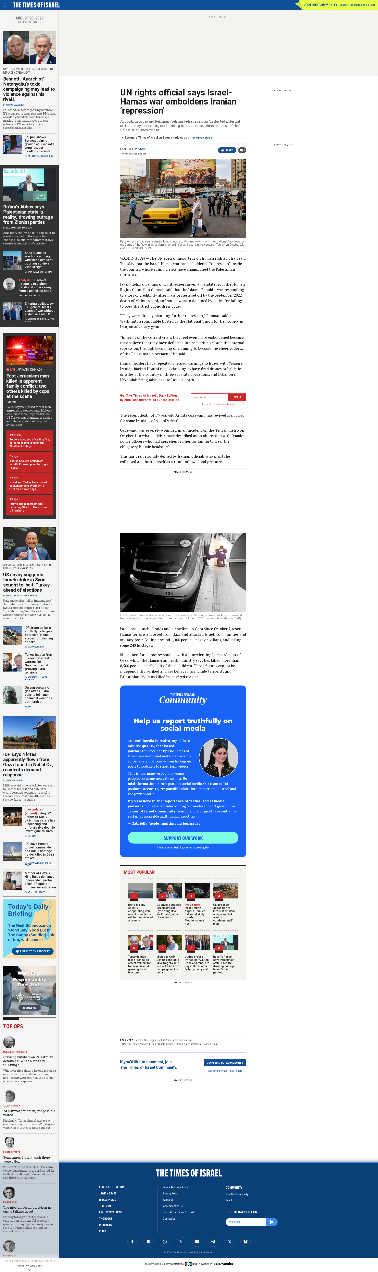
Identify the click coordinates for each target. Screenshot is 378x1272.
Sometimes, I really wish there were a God (26, 1159)
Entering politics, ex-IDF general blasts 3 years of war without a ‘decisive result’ (40, 309)
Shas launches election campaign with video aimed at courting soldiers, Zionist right (39, 260)
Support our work (183, 838)
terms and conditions (175, 1187)
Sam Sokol (48, 156)
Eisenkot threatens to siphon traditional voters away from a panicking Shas (35, 285)
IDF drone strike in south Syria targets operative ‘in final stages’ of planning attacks (39, 635)
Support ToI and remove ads (357, 4)
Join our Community (320, 5)
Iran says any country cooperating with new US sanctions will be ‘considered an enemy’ (140, 912)
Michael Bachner (15, 105)
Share (229, 150)
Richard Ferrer (11, 1152)
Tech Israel (106, 1206)
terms (232, 404)
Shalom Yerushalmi (29, 296)
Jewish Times (107, 1193)
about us (168, 1199)
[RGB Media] (191, 1264)
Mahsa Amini (210, 1044)
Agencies (32, 677)
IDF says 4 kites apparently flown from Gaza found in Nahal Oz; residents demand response (28, 764)
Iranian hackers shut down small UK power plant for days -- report (29, 464)
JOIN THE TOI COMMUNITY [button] (225, 1062)
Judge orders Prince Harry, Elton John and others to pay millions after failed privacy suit (197, 963)
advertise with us (173, 1206)
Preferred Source (201, 137)
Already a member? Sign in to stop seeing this (183, 847)
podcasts (105, 1225)
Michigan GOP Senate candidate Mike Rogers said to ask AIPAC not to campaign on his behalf (168, 964)
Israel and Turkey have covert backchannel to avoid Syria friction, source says (28, 486)
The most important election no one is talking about (27, 1209)
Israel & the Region (146, 1040)
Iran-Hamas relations (189, 1044)
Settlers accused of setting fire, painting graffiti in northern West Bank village (29, 443)
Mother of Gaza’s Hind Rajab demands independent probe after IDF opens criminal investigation (40, 880)
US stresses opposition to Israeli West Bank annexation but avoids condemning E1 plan (224, 914)
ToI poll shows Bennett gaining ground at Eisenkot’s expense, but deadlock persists (39, 144)
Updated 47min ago (30, 369)
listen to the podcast (35, 951)
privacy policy (171, 1193)
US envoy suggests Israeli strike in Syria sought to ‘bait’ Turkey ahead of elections (169, 911)
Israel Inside (107, 1199)
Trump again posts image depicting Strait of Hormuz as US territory (28, 507)
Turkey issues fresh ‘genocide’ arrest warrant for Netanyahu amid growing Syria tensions (139, 964)
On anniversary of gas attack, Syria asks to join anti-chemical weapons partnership (38, 695)
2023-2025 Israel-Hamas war (175, 1040)
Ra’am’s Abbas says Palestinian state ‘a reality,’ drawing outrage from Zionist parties (224, 964)
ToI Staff (139, 148)
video (102, 1231)
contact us (169, 1218)
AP (29, 892)
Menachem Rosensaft (15, 1052)
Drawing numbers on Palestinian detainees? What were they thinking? (28, 1061)
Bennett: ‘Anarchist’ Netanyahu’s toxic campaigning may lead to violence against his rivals (29, 89)
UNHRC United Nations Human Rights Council (148, 1044)
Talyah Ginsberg (12, 1106)
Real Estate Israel (111, 1212)
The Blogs (105, 1218)
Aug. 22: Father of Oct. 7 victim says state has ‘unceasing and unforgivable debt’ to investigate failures (40, 822)
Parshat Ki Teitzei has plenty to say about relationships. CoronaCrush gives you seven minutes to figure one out (29, 1124)
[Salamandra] (223, 1263)
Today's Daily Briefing (28, 910)
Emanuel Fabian (28, 596)
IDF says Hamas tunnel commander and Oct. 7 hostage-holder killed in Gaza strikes (39, 851)
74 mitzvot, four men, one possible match (29, 1113)
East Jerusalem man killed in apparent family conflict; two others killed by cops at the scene (27, 386)
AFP (125, 148)
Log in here (236, 1070)
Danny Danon (10, 1202)
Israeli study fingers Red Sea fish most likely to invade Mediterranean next (196, 914)
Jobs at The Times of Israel (178, 1212)
